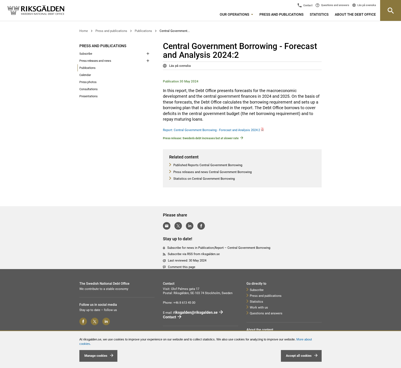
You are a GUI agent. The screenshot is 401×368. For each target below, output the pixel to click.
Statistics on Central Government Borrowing (204, 179)
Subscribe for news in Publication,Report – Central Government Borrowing (218, 248)
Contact (307, 5)
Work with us (259, 307)
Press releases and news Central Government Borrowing (212, 172)
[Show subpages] (147, 45)
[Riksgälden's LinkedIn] (106, 321)
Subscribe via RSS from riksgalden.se (194, 254)
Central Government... (175, 31)
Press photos (87, 82)
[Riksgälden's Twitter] (94, 321)
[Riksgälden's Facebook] (83, 321)
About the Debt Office (355, 14)
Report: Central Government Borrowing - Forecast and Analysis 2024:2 (211, 130)
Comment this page (181, 267)
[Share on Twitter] (178, 226)
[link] (36, 10)
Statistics (319, 14)
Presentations (88, 96)
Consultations (88, 89)
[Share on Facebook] (201, 226)
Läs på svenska (366, 5)
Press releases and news (95, 60)
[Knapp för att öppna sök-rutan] (390, 10)
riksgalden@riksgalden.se (195, 312)
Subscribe (85, 53)
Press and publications (281, 14)
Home (83, 31)
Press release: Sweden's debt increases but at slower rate (201, 138)
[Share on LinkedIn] (189, 226)
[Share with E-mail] (166, 226)
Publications (143, 31)
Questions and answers (334, 5)
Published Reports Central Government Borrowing (207, 165)
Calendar (85, 75)
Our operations (235, 14)
